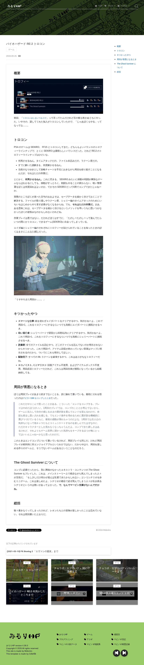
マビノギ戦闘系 (93, 644)
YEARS (124, 6)
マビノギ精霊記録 (122, 644)
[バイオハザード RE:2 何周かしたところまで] (116, 653)
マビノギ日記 (120, 639)
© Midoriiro (103, 530)
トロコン (121, 51)
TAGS (110, 6)
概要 (119, 46)
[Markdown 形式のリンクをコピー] (19, 56)
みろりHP (63, 634)
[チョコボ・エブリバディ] (124, 653)
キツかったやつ (124, 55)
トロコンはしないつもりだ (35, 118)
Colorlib (32, 654)
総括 (119, 72)
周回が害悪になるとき (127, 59)
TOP (100, 6)
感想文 (117, 634)
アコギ (89, 639)
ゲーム (11, 49)
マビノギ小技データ (68, 644)
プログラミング (66, 639)
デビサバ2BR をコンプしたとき (36, 398)
